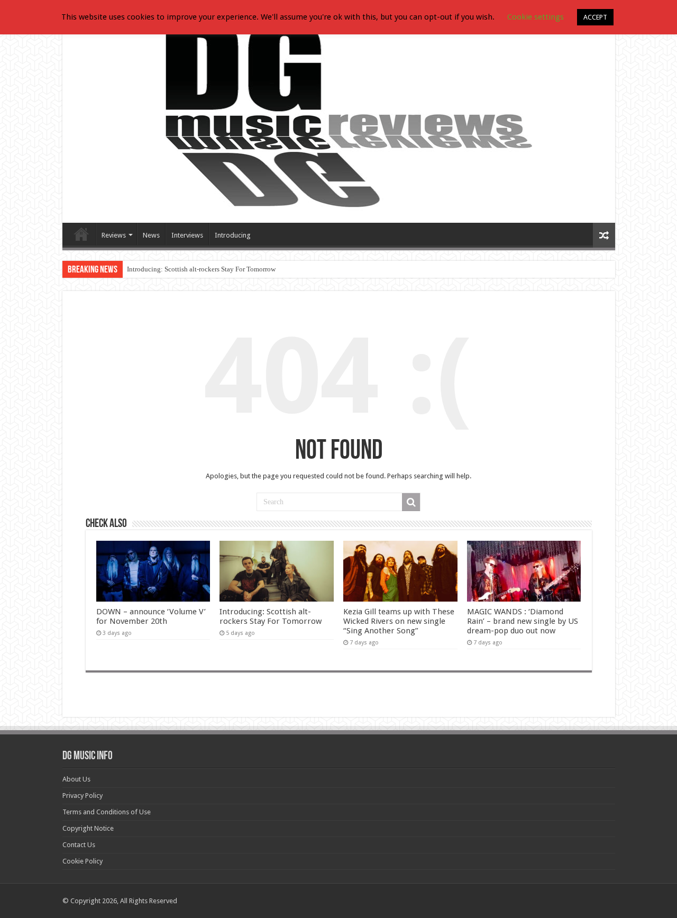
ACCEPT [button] (595, 17)
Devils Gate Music (81, 234)
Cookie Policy (82, 861)
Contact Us (78, 845)
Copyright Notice (88, 828)
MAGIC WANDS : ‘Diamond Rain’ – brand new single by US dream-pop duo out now (522, 621)
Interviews (187, 235)
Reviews (114, 235)
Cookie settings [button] (535, 17)
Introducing (233, 235)
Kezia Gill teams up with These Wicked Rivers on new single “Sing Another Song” (398, 621)
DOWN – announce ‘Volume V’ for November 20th (151, 616)
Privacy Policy (82, 795)
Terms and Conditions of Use (106, 812)
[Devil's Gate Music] (338, 117)
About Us (76, 779)
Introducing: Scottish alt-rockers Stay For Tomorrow (201, 269)
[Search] (411, 502)
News (151, 235)
